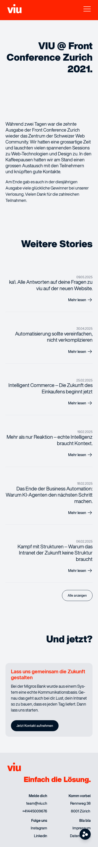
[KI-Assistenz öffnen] (85, 834)
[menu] (87, 10)
